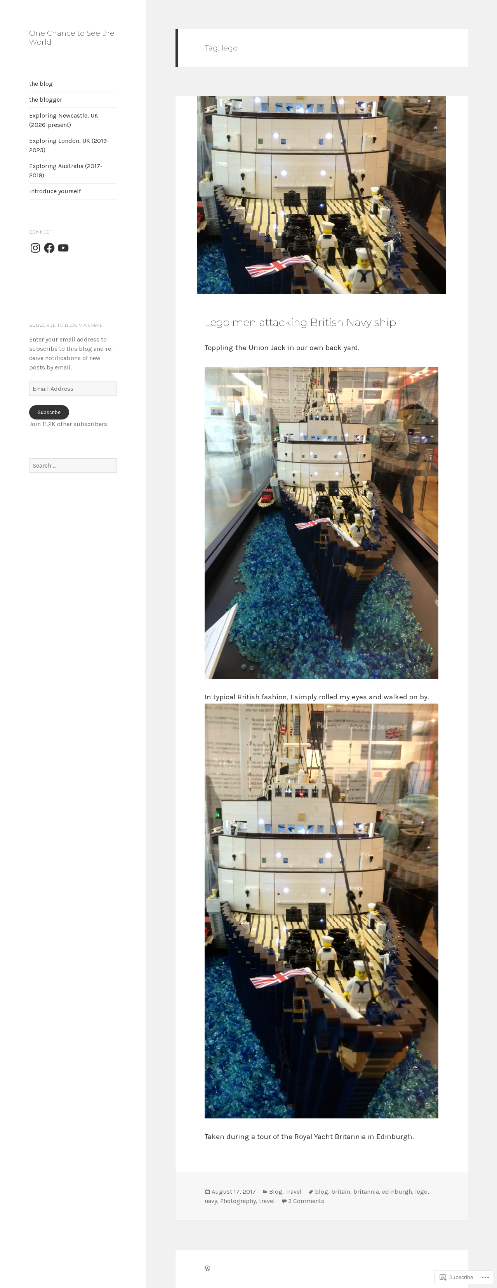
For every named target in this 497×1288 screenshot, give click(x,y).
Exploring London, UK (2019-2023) (69, 145)
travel (267, 1201)
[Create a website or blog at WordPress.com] (207, 1268)
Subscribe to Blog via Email (65, 325)
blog (321, 1191)
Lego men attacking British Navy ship (300, 322)
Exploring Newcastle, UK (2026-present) (63, 120)
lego (421, 1191)
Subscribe (49, 412)
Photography (238, 1201)
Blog (275, 1191)
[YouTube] (63, 248)
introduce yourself (55, 191)
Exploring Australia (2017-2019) (66, 170)
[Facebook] (49, 248)
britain (340, 1191)
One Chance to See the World (72, 37)
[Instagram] (35, 248)
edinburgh (397, 1191)
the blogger (45, 99)
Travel (293, 1191)
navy (211, 1201)
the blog (41, 83)
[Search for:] (73, 465)
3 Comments (306, 1201)
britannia (366, 1191)
